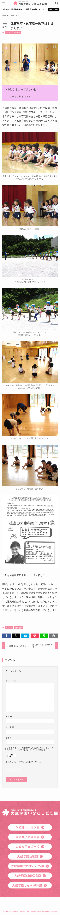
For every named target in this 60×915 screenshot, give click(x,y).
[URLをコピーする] (53, 636)
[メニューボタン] (3, 3)
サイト (8, 738)
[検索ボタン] (56, 3)
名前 (9, 716)
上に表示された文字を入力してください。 (24, 762)
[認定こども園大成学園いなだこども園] (30, 3)
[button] (6, 636)
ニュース (9, 32)
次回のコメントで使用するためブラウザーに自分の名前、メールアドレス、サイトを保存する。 (31, 749)
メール (10, 727)
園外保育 (17, 32)
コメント (11, 681)
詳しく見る (53, 9)
